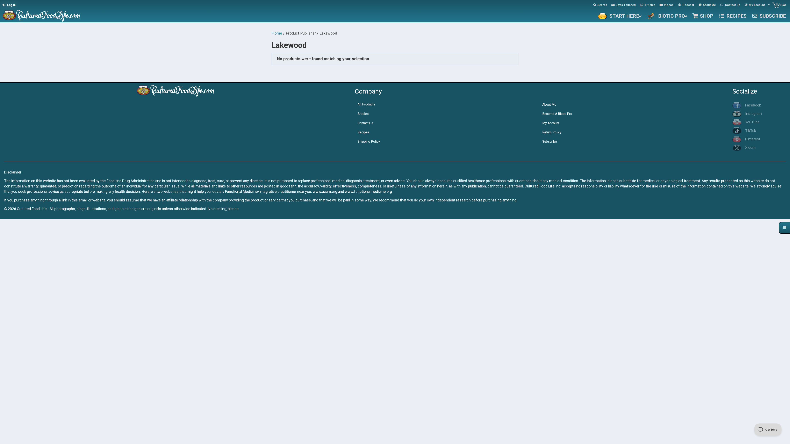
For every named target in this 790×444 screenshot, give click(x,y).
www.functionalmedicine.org (368, 191)
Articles (363, 114)
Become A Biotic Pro (557, 114)
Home (277, 33)
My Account (550, 123)
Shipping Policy (369, 141)
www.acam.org (325, 191)
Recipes (363, 132)
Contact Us (365, 123)
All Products (366, 104)
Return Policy (551, 132)
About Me (549, 104)
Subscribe (549, 141)
